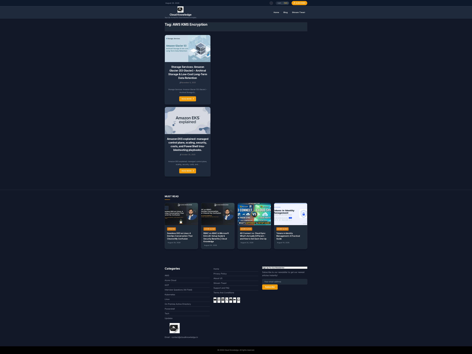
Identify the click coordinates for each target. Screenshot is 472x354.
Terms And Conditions (224, 292)
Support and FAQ (221, 288)
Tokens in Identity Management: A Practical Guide (288, 236)
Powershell (170, 309)
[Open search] (271, 3)
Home (276, 12)
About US (218, 278)
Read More (187, 99)
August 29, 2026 (174, 243)
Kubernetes (170, 294)
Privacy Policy (220, 273)
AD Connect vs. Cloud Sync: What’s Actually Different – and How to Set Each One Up (253, 236)
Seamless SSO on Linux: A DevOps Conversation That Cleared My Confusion (179, 236)
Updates (171, 229)
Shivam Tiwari (298, 12)
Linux (167, 299)
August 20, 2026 (247, 243)
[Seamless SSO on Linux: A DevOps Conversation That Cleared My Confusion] (181, 214)
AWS (167, 275)
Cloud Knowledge (181, 14)
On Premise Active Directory (178, 304)
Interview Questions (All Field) (178, 290)
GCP (167, 285)
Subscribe (270, 287)
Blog (285, 12)
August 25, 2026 (210, 245)
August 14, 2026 (283, 243)
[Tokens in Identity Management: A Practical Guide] (290, 214)
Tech (167, 313)
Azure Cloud (209, 229)
